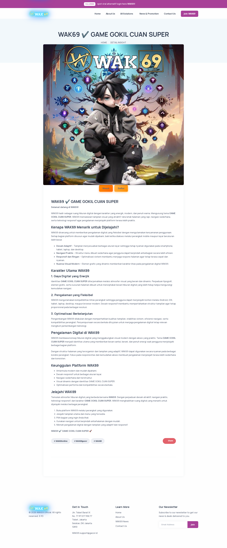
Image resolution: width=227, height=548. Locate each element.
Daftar (121, 188)
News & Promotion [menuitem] (149, 13)
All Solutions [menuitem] (126, 13)
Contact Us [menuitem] (170, 13)
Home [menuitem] (97, 13)
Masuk (105, 188)
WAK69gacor (81, 441)
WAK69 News (122, 521)
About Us (120, 517)
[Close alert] (223, 4)
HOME (104, 42)
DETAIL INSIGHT (118, 42)
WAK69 (131, 3)
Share (170, 440)
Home (118, 512)
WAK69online (61, 441)
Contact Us (121, 526)
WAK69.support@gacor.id (84, 533)
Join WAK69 (189, 13)
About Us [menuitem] (110, 13)
